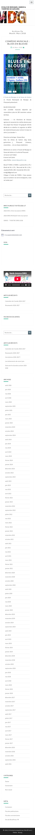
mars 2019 (8, 643)
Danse (7, 781)
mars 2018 (8, 685)
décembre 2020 (10, 573)
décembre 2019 (10, 614)
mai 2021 (8, 552)
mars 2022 (8, 523)
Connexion (8, 807)
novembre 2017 (10, 702)
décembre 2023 (10, 469)
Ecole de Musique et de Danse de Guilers (18, 97)
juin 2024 (8, 444)
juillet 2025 (8, 410)
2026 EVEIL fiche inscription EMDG (14, 211)
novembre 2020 (10, 577)
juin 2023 (8, 485)
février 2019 (9, 647)
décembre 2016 (10, 747)
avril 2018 (8, 681)
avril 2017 (8, 731)
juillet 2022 (8, 514)
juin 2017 (8, 722)
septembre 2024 (10, 435)
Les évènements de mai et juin (14, 361)
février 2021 (9, 564)
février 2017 (9, 739)
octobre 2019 (9, 622)
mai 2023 (8, 489)
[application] (17, 279)
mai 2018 (8, 677)
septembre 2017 (10, 710)
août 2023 (8, 481)
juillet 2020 (8, 593)
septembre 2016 (10, 760)
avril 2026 (8, 398)
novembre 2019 (10, 618)
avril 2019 (8, 639)
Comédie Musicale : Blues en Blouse (17, 42)
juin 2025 (8, 414)
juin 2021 (8, 548)
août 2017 (8, 714)
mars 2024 (8, 456)
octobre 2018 (9, 664)
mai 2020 (8, 602)
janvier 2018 (9, 693)
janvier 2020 (9, 610)
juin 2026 (8, 389)
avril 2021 (8, 556)
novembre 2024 (10, 427)
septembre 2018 (10, 668)
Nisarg (20, 832)
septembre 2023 (10, 477)
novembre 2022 (10, 506)
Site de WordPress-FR (12, 819)
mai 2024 (8, 448)
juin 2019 (8, 635)
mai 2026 (8, 394)
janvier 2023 (9, 502)
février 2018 (9, 689)
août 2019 (8, 631)
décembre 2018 (10, 656)
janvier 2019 (9, 652)
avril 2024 (8, 452)
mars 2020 (8, 606)
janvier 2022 (9, 531)
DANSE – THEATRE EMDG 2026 (13, 220)
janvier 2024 (9, 464)
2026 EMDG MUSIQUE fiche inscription (16, 216)
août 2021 (8, 543)
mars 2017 (8, 735)
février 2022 (9, 527)
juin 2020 (8, 598)
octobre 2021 (9, 539)
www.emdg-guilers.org (19, 160)
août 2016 (8, 764)
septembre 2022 (10, 510)
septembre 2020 (10, 585)
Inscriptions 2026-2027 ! (12, 357)
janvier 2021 (9, 568)
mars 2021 (8, 560)
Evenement (9, 786)
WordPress (27, 830)
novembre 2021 (10, 535)
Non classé (8, 790)
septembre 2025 (10, 406)
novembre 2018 (10, 660)
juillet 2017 (8, 718)
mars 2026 (8, 402)
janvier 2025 (9, 423)
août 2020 (8, 589)
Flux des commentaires (12, 815)
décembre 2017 (10, 697)
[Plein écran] (29, 285)
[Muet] (26, 285)
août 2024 (8, 439)
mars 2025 (8, 419)
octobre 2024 (9, 431)
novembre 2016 (10, 752)
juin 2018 (8, 672)
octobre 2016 (9, 756)
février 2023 (9, 498)
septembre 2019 (10, 627)
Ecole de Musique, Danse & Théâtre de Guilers (13, 7)
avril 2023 (8, 493)
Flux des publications (11, 811)
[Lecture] (6, 285)
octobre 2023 (9, 473)
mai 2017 (8, 727)
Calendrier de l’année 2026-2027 (15, 301)
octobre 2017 (9, 706)
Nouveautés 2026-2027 (12, 305)
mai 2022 (8, 518)
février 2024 (9, 460)
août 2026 (8, 385)
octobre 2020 (9, 581)
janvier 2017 (9, 743)
